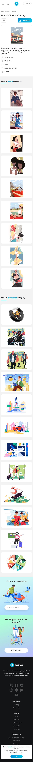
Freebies (16, 708)
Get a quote (16, 650)
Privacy (16, 719)
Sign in (27, 3)
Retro (14, 11)
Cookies (16, 729)
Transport (12, 298)
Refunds (16, 726)
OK (16, 756)
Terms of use (16, 723)
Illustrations (5, 11)
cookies (10, 747)
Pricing (16, 705)
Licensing (16, 716)
